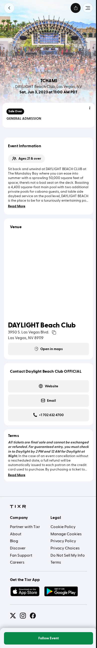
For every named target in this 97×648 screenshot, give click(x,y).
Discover (18, 548)
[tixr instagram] (23, 616)
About (15, 534)
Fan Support (21, 555)
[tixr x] (13, 616)
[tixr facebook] (33, 616)
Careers (17, 562)
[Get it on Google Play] (61, 591)
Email (51, 400)
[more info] (90, 108)
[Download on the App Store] (25, 591)
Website (51, 386)
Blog (14, 541)
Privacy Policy (63, 541)
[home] (18, 507)
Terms (55, 562)
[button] (9, 8)
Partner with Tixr (25, 527)
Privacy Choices (65, 548)
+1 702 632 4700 (51, 415)
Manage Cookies (66, 534)
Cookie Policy (63, 527)
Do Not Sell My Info (67, 555)
